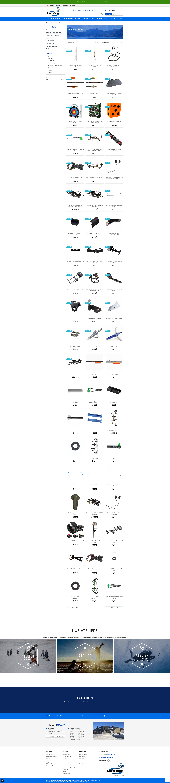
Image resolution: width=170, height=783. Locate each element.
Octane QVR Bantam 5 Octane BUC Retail (114, 541)
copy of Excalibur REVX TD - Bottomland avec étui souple (75, 205)
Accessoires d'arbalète (51, 46)
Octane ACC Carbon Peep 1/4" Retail (114, 569)
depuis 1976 (76, 780)
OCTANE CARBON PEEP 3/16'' (75, 457)
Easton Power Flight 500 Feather (75, 93)
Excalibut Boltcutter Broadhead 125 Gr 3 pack (95, 345)
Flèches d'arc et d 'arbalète (52, 35)
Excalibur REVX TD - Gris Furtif (75, 373)
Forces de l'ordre (67, 764)
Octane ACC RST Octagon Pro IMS (75, 541)
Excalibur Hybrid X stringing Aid (75, 485)
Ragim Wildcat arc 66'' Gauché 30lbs (94, 66)
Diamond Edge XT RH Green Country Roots (95, 597)
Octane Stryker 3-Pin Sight (94, 569)
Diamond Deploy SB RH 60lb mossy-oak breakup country (94, 150)
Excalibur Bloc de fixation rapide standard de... (114, 401)
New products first (111, 42)
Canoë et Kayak (49, 754)
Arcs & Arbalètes (51, 27)
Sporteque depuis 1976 (119, 775)
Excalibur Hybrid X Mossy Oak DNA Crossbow (94, 513)
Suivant (119, 608)
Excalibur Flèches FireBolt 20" (75, 429)
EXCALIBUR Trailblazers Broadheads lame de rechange (114, 317)
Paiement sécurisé (67, 760)
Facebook (108, 760)
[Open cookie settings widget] (2, 780)
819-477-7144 (110, 10)
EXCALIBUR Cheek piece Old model (75, 233)
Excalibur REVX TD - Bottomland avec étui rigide (95, 205)
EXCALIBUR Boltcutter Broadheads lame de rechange (75, 345)
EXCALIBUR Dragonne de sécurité (75, 317)
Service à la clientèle (67, 756)
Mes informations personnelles (86, 760)
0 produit (114, 14)
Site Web (61, 736)
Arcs (47, 30)
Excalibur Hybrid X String (114, 485)
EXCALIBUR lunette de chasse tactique (95, 261)
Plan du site (65, 769)
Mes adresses (82, 758)
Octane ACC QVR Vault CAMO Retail (94, 541)
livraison (61, 781)
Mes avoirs (82, 756)
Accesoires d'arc (50, 43)
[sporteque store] (108, 731)
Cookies (65, 765)
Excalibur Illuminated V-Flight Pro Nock (75, 150)
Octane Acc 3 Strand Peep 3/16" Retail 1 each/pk (75, 597)
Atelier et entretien (67, 773)
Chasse (48, 758)
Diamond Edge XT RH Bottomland (94, 177)
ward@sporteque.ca (108, 757)
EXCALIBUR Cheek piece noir (94, 233)
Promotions (102, 18)
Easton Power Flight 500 (95, 93)
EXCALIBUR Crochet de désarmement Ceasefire (94, 317)
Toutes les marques (73, 18)
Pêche (47, 760)
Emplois (65, 771)
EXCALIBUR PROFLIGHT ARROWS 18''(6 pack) (114, 597)
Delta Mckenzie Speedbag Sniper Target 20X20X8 (95, 122)
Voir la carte (51, 736)
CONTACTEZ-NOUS (116, 18)
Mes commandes (83, 754)
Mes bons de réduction (84, 762)
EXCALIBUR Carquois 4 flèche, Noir (114, 261)
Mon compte (82, 751)
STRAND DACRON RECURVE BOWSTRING (114, 66)
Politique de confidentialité (69, 767)
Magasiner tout (55, 18)
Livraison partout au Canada (84, 10)
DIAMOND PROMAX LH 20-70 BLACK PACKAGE (95, 457)
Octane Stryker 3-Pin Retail (75, 177)
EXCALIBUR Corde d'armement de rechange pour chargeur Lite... (114, 178)
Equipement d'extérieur (51, 756)
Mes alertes (82, 764)
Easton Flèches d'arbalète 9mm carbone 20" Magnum (114, 373)
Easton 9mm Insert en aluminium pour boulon (75, 401)
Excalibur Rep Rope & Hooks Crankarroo (114, 513)
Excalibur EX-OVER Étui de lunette (75, 261)
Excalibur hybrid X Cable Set (95, 485)
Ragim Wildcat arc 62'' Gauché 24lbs (75, 66)
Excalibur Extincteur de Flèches (94, 429)
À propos (65, 758)
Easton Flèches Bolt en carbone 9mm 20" (95, 373)
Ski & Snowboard (50, 764)
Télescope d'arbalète (51, 38)
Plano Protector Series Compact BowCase (114, 94)
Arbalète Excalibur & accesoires (53, 32)
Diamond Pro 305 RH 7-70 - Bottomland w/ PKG (114, 429)
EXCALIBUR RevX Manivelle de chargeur (114, 289)
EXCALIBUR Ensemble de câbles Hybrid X (114, 205)
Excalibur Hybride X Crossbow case (75, 513)
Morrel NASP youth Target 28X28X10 (75, 122)
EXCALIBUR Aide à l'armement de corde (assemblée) (94, 289)
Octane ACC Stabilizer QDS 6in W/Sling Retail (114, 150)
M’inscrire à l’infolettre (99, 716)
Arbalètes (48, 48)
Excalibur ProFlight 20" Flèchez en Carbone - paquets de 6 (94, 401)
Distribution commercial (68, 762)
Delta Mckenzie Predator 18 (114, 121)
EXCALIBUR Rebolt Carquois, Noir (75, 289)
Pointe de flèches (50, 40)
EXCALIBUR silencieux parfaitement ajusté (114, 233)
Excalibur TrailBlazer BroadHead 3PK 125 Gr (114, 345)
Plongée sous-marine (51, 762)
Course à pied (49, 765)
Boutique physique (49, 781)
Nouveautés (89, 18)
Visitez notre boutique (119, 10)
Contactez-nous (66, 754)
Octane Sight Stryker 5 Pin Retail (75, 569)
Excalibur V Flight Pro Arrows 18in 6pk (114, 457)
